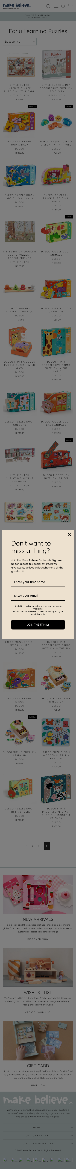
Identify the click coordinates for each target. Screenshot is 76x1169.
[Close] (69, 534)
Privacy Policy (54, 611)
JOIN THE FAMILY (38, 624)
